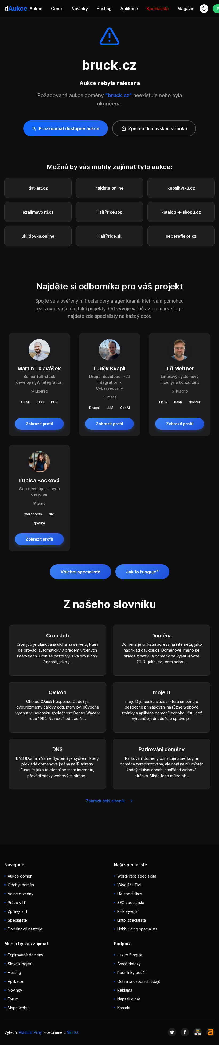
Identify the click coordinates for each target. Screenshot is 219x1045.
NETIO (72, 1032)
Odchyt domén (21, 885)
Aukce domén (20, 876)
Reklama (124, 990)
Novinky (79, 8)
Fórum (13, 999)
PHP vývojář (128, 911)
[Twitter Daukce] (172, 1032)
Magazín (185, 8)
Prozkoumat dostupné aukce (69, 128)
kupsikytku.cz (181, 188)
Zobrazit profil (39, 423)
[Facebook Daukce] (185, 1032)
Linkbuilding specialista (137, 929)
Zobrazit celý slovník (105, 801)
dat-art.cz (38, 188)
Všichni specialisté (80, 571)
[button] (204, 8)
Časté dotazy (129, 963)
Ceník (57, 8)
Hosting (104, 8)
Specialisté (158, 8)
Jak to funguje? (142, 571)
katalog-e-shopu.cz (181, 212)
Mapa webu (18, 1007)
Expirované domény (25, 955)
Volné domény (20, 893)
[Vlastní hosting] (197, 1032)
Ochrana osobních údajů (138, 981)
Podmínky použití (132, 972)
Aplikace (129, 8)
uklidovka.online (38, 236)
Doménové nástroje (25, 929)
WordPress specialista (136, 876)
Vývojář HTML (129, 885)
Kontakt (123, 1007)
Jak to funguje (130, 955)
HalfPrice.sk (109, 236)
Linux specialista (131, 920)
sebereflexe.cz (181, 236)
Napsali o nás (129, 999)
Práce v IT (17, 902)
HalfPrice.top (109, 212)
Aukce (35, 8)
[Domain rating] (210, 1032)
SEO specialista (130, 902)
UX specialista (129, 893)
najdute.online (109, 188)
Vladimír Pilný (30, 1032)
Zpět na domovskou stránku (157, 128)
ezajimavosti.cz (38, 212)
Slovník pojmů (20, 963)
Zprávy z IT (18, 911)
